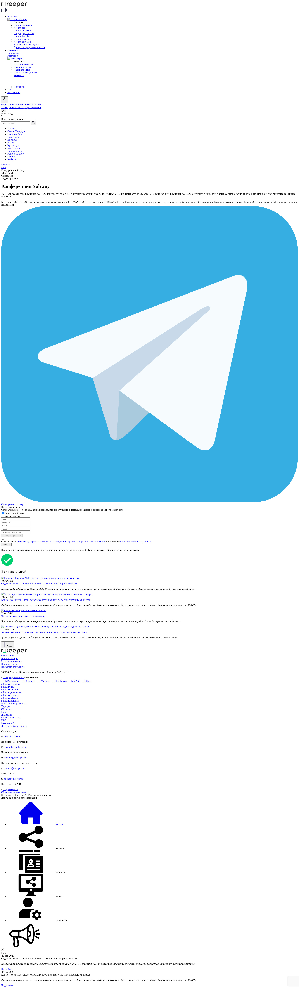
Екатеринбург (14, 134)
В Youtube (44, 681)
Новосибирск (14, 151)
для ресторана (10, 684)
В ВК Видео (60, 681)
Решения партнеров (11, 661)
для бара (7, 686)
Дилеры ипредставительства (11, 716)
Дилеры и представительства (29, 47)
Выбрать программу (26, 44)
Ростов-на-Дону (15, 153)
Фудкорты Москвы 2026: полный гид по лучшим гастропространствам (39, 583)
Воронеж (12, 139)
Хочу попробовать (15, 513)
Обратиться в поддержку (14, 792)
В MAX (75, 681)
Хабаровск (13, 159)
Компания (12, 55)
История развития (23, 64)
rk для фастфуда (23, 36)
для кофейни (10, 698)
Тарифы (5, 706)
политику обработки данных (135, 541)
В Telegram (28, 681)
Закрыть (6, 544)
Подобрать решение (11, 535)
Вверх (9, 646)
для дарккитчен (11, 692)
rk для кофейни (22, 39)
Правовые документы (25, 72)
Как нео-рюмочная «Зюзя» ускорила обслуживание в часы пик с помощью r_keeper (45, 599)
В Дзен (87, 681)
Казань (11, 142)
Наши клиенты (22, 69)
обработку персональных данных (36, 541)
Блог (9, 89)
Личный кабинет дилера (14, 726)
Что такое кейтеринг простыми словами (22, 616)
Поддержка (13, 53)
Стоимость (13, 50)
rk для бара (20, 27)
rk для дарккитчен (24, 33)
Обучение (19, 87)
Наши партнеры (22, 67)
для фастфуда (10, 695)
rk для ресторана (23, 25)
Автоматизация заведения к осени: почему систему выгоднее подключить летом (44, 632)
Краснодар (13, 145)
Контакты (19, 75)
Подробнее (7, 969)
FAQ (3, 720)
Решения (12, 16)
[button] (35, 848)
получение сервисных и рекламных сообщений (80, 541)
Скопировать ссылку (12, 504)
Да (3, 110)
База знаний (13, 92)
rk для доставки (22, 41)
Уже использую (13, 516)
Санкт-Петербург (16, 131)
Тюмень (11, 156)
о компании (7, 655)
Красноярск (13, 148)
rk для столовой (23, 30)
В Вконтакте (11, 681)
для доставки (10, 700)
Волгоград (13, 137)
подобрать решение (30, 104)
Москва (11, 128)
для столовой (10, 689)
